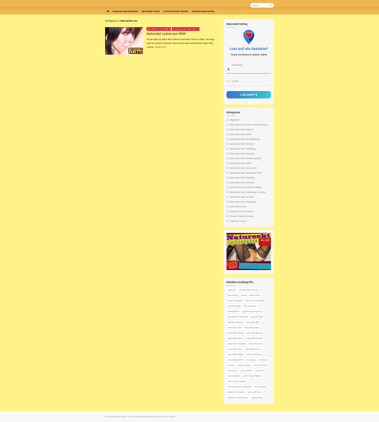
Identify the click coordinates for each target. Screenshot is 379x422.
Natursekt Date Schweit (242, 196)
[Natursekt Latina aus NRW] (124, 41)
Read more (160, 46)
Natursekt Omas (151, 11)
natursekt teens (254, 354)
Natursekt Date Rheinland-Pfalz (246, 172)
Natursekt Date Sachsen (242, 182)
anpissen (232, 289)
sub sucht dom (254, 392)
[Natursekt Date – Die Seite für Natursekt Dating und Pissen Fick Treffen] (108, 11)
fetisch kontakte (235, 300)
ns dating (251, 359)
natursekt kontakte (237, 343)
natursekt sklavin (236, 354)
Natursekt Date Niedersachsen (245, 158)
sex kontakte (260, 386)
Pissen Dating (260, 365)
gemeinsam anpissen (238, 316)
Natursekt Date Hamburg (243, 148)
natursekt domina (254, 332)
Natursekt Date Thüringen (243, 201)
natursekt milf (255, 343)
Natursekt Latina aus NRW (166, 34)
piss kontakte (234, 375)
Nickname (237, 64)
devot (244, 295)
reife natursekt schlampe (239, 386)
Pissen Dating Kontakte (125, 11)
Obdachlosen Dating (202, 11)
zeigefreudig (256, 397)
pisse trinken (247, 370)
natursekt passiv (252, 349)
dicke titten (255, 295)
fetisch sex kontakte (255, 300)
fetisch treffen (234, 306)
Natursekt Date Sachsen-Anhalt (245, 187)
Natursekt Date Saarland (242, 177)
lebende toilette (235, 322)
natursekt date (235, 327)
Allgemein (234, 119)
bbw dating (233, 295)
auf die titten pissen (248, 289)
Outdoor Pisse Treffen (175, 11)
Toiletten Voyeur (238, 220)
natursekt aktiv (253, 322)
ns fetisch (263, 359)
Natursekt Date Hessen (242, 153)
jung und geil (257, 316)
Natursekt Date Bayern (241, 129)
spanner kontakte (236, 392)
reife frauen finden (252, 375)
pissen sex (233, 370)
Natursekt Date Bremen (242, 143)
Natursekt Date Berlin (241, 134)
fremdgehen (233, 311)
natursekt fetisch (236, 338)
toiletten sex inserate (238, 397)
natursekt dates (252, 327)
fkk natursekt (250, 306)
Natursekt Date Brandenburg (244, 138)
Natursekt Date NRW (158, 29)
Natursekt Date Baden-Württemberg (249, 124)
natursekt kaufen (255, 338)
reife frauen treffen (237, 381)
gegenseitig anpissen (252, 311)
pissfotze (260, 370)
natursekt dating (235, 332)
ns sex (231, 365)
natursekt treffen (236, 359)
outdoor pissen (244, 365)
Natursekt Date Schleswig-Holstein (247, 192)
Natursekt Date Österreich (243, 167)
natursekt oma (235, 349)
